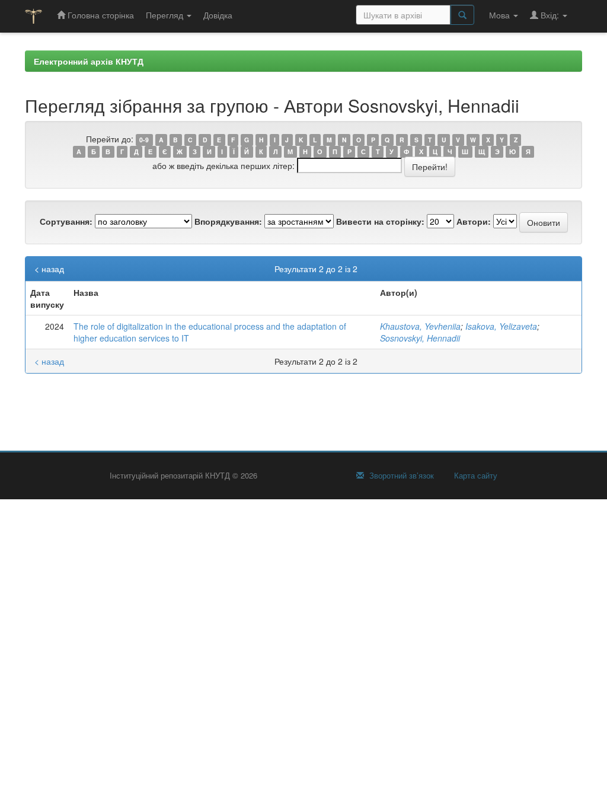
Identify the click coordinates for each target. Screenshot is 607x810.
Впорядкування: (228, 221)
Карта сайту (474, 475)
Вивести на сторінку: (380, 221)
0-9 (144, 139)
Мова (500, 15)
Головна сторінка (99, 15)
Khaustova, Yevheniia (420, 326)
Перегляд (166, 15)
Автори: (473, 221)
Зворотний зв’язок (400, 475)
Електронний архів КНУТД (88, 61)
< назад (49, 269)
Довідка (217, 15)
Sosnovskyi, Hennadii (420, 338)
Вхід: (549, 15)
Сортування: (66, 221)
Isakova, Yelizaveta (501, 326)
